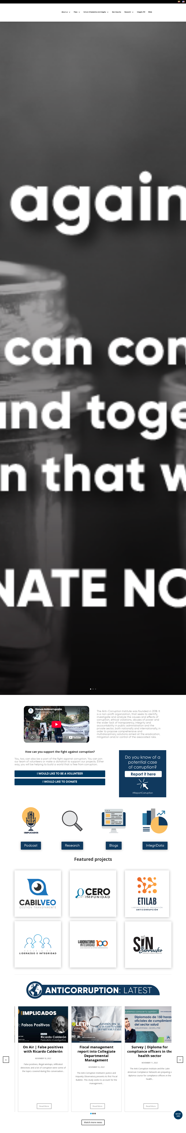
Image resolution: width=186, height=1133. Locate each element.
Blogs (113, 845)
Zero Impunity (116, 12)
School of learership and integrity (95, 12)
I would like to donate (60, 781)
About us (65, 12)
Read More (45, 1106)
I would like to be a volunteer (60, 773)
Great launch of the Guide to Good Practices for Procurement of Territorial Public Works (150, 1053)
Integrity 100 (141, 12)
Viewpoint (127, 12)
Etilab (150, 12)
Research (72, 845)
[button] (91, 1113)
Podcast (30, 845)
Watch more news (93, 1122)
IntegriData (155, 845)
